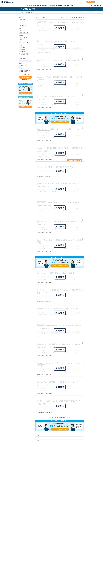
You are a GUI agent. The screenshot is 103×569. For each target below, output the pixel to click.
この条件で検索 (25, 77)
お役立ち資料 (98, 1)
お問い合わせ (90, 1)
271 (70, 17)
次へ (82, 17)
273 (74, 17)
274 (76, 17)
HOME (22, 12)
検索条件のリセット (25, 79)
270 (68, 17)
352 (79, 17)
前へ (63, 17)
